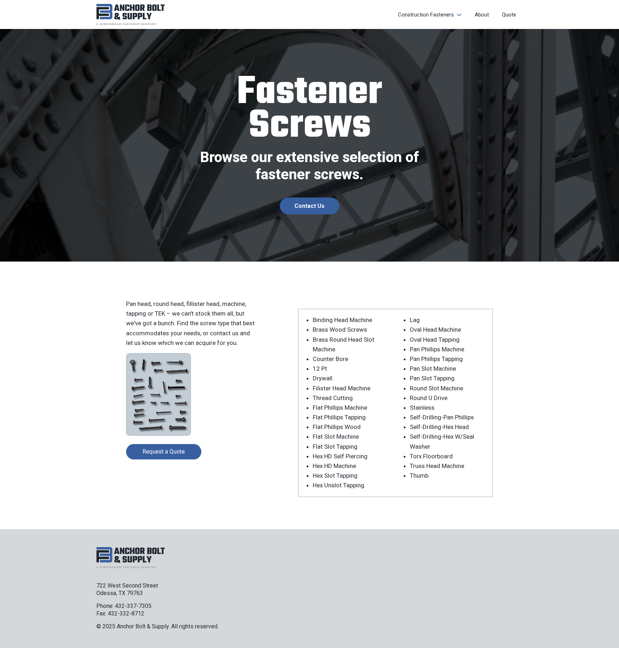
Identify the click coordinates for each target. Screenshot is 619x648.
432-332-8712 (126, 613)
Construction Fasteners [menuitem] (426, 14)
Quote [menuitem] (509, 14)
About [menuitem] (482, 14)
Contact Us (309, 206)
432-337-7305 (133, 606)
